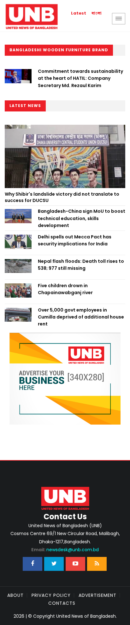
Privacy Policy (51, 595)
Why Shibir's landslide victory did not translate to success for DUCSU (62, 197)
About (15, 595)
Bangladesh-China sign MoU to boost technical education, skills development (81, 218)
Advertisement (97, 595)
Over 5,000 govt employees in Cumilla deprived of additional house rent (81, 317)
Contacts (61, 603)
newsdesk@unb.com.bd (65, 549)
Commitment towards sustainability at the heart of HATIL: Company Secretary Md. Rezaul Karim (80, 78)
